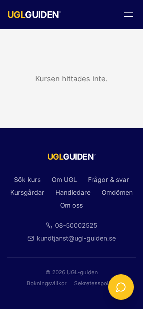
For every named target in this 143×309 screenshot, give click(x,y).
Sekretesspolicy (95, 283)
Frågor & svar (108, 179)
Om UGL (64, 179)
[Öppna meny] (128, 14)
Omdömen (117, 192)
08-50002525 (76, 225)
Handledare (73, 192)
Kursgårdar (27, 192)
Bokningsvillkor (47, 283)
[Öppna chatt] (121, 287)
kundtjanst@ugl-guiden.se (76, 238)
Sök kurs (27, 179)
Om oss (71, 205)
